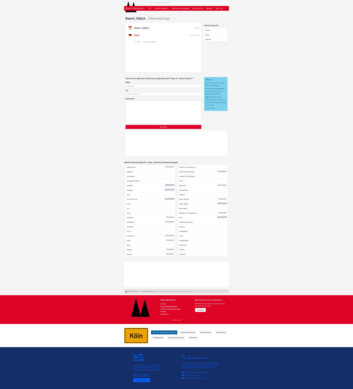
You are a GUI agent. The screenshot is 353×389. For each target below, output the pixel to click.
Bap (202, 217)
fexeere (182, 227)
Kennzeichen (221, 332)
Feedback (200, 310)
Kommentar (130, 99)
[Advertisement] (164, 59)
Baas (207, 35)
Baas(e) (208, 39)
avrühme (130, 227)
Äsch (129, 204)
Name (127, 82)
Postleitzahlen (158, 338)
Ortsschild (193, 338)
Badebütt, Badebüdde (187, 176)
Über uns (219, 8)
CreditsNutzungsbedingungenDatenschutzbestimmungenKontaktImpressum (171, 309)
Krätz (181, 236)
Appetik (130, 172)
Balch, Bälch (202, 204)
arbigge (150, 190)
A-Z (149, 8)
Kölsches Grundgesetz (181, 8)
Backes (150, 254)
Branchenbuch (205, 332)
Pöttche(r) (183, 245)
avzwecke (150, 236)
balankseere (183, 190)
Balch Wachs (202, 199)
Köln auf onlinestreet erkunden (164, 332)
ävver (129, 231)
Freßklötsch (183, 231)
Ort (126, 90)
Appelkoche (150, 167)
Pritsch (181, 250)
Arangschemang (133, 181)
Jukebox (209, 8)
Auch (129, 213)
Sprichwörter (197, 8)
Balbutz (182, 195)
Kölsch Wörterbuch (135, 8)
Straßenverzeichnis (188, 332)
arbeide (150, 185)
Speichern (163, 127)
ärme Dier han (150, 199)
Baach (208, 30)
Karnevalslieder (161, 8)
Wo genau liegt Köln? (176, 338)
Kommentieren (151, 42)
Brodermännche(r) (186, 222)
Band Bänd (183, 208)
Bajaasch (202, 185)
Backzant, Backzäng (202, 172)
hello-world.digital (141, 380)
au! (128, 208)
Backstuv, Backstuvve (187, 167)
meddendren (184, 240)
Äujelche (150, 217)
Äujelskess (150, 222)
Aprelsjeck (131, 176)
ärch (128, 195)
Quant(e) (182, 254)
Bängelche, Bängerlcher (202, 213)
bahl (180, 181)
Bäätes (150, 250)
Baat (128, 245)
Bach (137, 35)
